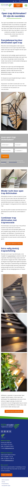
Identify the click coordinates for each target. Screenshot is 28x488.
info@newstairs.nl (9, 460)
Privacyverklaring (5, 483)
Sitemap (3, 481)
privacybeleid (3, 162)
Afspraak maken (18, 5)
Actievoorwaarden (5, 479)
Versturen (5, 156)
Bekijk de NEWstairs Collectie (14, 243)
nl (13, 1)
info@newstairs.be (9, 448)
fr (15, 1)
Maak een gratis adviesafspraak (14, 411)
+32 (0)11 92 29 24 (24, 1)
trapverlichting (11, 256)
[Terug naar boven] (6, 485)
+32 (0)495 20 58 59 (8, 446)
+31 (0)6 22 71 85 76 (9, 458)
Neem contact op (6, 475)
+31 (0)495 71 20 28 (8, 456)
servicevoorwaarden (13, 162)
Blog (4, 10)
